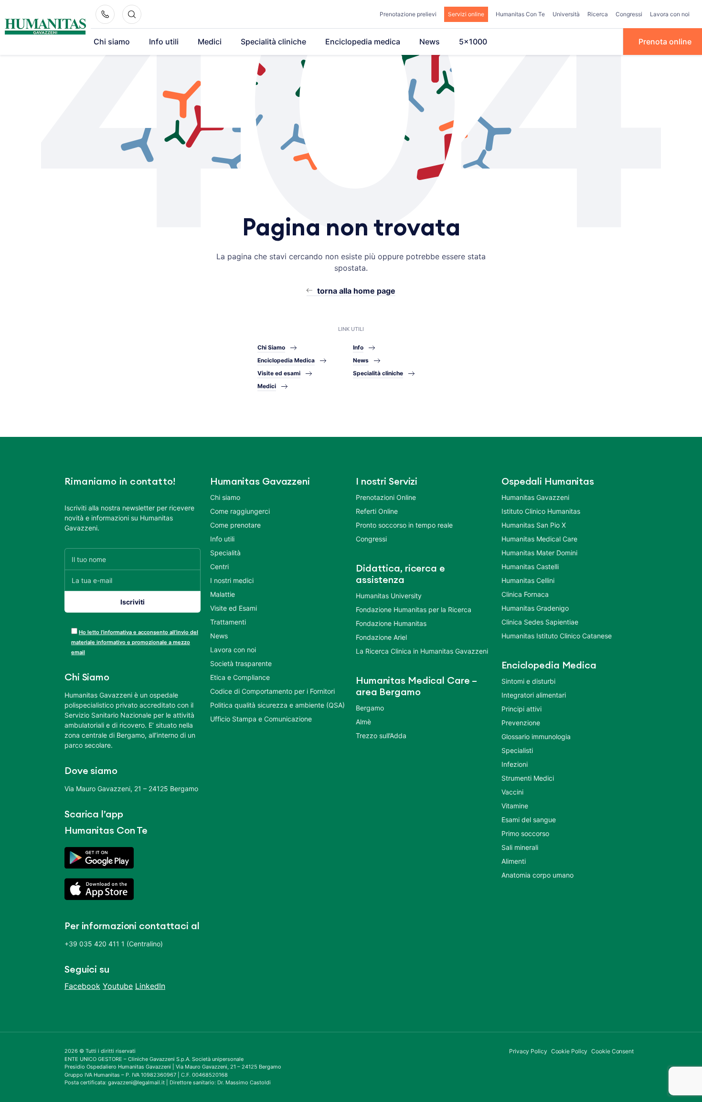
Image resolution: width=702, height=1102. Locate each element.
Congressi (629, 14)
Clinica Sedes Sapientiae (539, 622)
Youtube (118, 986)
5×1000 (473, 41)
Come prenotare (235, 525)
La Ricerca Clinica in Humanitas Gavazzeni (422, 651)
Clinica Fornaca (525, 594)
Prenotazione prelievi (408, 14)
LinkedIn (150, 986)
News (429, 41)
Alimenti (513, 861)
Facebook (82, 986)
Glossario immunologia (536, 736)
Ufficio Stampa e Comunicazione (261, 719)
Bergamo (370, 708)
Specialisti (517, 750)
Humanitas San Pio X (533, 525)
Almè (363, 722)
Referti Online (377, 511)
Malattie (222, 594)
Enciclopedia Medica (286, 360)
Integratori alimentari (533, 695)
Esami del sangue (528, 820)
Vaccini (512, 792)
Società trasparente (241, 663)
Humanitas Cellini (527, 580)
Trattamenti (228, 622)
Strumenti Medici (527, 778)
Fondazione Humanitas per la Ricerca (413, 609)
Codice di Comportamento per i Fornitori (272, 691)
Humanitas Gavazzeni (535, 497)
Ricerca (597, 14)
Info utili (164, 41)
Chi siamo (112, 41)
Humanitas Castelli (530, 566)
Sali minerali (519, 847)
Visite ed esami (278, 373)
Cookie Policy (569, 1051)
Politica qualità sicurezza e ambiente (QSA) (277, 705)
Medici (210, 41)
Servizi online (466, 14)
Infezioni (514, 764)
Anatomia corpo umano (537, 875)
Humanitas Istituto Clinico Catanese (556, 636)
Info (358, 347)
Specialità (225, 553)
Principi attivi (521, 709)
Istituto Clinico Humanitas (540, 511)
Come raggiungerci (240, 511)
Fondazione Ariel (381, 637)
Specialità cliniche (273, 41)
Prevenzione (520, 723)
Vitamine (514, 806)
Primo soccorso (525, 833)
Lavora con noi (670, 14)
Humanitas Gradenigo (535, 608)
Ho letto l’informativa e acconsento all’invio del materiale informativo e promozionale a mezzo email (134, 642)
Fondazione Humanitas (391, 623)
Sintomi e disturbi (528, 681)
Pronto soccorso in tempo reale (404, 525)
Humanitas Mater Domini (539, 553)
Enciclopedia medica (362, 41)
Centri (219, 566)
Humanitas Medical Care (539, 539)
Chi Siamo (271, 347)
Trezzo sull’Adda (381, 735)
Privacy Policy (528, 1051)
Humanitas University (389, 596)
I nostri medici (232, 580)
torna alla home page (356, 291)
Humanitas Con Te (520, 14)
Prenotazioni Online (386, 497)
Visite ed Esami (233, 608)
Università (566, 14)
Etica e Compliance (240, 677)
